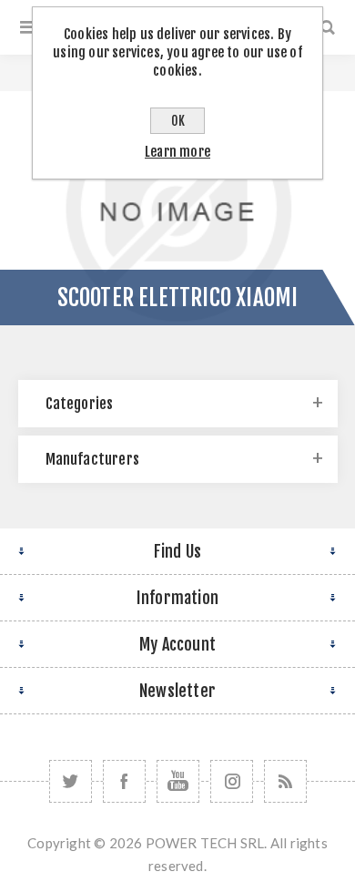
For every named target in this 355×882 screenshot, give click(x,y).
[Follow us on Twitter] (70, 781)
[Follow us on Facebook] (124, 781)
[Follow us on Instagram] (231, 781)
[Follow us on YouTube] (178, 781)
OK (178, 120)
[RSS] (285, 781)
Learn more (177, 151)
